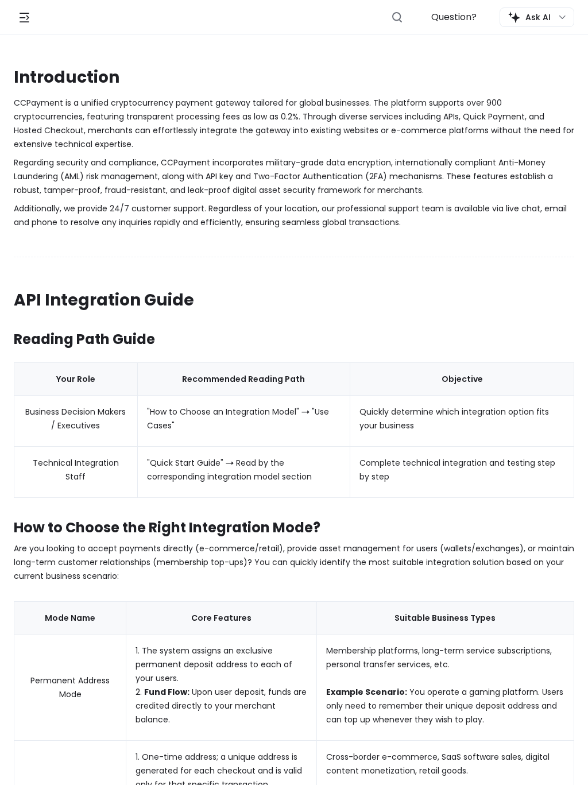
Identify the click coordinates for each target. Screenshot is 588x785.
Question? (454, 17)
